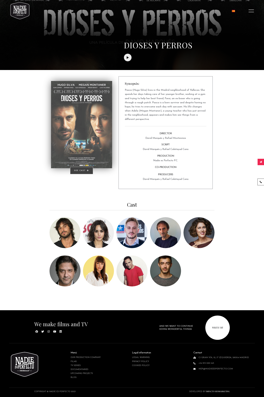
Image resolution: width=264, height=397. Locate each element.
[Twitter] (42, 331)
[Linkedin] (60, 331)
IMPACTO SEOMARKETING (218, 391)
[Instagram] (48, 331)
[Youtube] (54, 331)
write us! (217, 327)
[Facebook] (36, 331)
